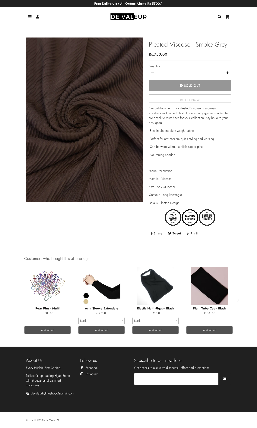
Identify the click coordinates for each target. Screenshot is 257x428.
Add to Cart (47, 330)
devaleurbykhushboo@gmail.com (52, 393)
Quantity (154, 66)
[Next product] (238, 300)
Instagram (91, 374)
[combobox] (101, 320)
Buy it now (190, 100)
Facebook (91, 367)
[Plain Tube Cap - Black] (209, 286)
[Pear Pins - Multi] (47, 286)
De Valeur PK (52, 420)
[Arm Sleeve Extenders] (101, 286)
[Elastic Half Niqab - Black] (155, 286)
